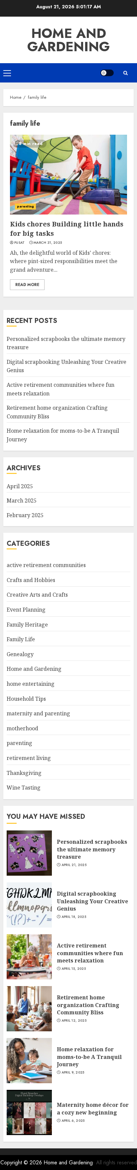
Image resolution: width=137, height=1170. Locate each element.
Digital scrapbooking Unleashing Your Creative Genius (92, 901)
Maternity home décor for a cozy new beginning (93, 1108)
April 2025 (20, 486)
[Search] (125, 73)
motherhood (22, 728)
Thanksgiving (24, 773)
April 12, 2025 (74, 1020)
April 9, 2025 (73, 1072)
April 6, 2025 (73, 1120)
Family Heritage (27, 624)
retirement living (29, 758)
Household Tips (26, 698)
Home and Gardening (68, 40)
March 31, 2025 (48, 242)
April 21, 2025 (74, 865)
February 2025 (25, 515)
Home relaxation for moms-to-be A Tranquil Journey (89, 1057)
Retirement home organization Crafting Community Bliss (88, 1005)
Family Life (21, 639)
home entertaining (31, 683)
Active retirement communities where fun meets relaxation (90, 953)
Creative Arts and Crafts (37, 594)
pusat (19, 242)
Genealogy (20, 654)
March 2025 (22, 500)
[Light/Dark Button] (107, 73)
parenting (25, 206)
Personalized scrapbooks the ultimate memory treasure (92, 849)
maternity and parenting (38, 713)
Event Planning (26, 609)
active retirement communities (46, 565)
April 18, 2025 (74, 917)
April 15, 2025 (74, 968)
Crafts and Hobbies (31, 580)
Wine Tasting (24, 787)
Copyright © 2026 (22, 1162)
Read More (27, 285)
